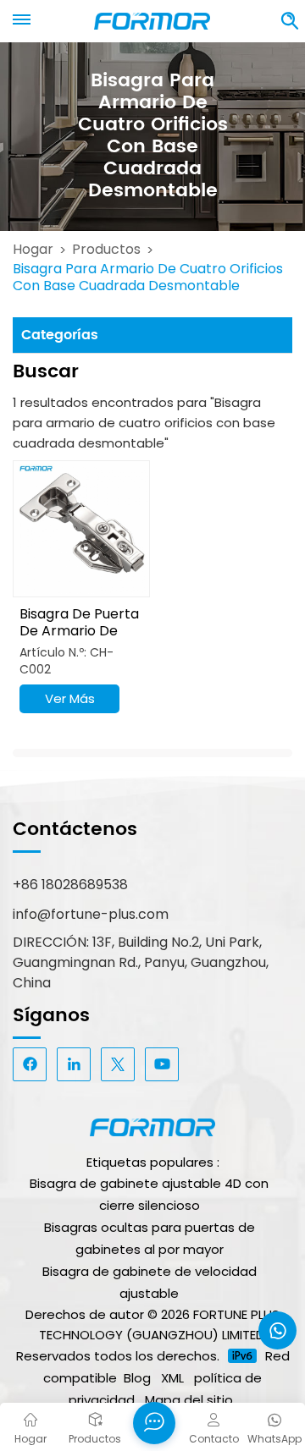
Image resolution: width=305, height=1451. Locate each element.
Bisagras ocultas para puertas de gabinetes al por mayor (149, 1238)
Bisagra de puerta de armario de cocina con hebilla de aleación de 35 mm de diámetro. (79, 623)
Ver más (70, 698)
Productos (106, 249)
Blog (137, 1378)
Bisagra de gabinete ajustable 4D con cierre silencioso (149, 1194)
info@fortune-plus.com (91, 914)
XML (172, 1378)
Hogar (33, 249)
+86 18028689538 (70, 884)
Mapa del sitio (189, 1400)
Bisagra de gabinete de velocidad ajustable (149, 1282)
